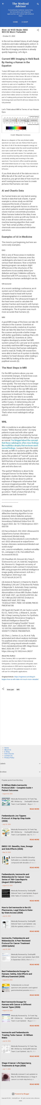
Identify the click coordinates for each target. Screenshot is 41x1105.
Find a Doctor (9, 754)
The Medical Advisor (20, 5)
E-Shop (25, 22)
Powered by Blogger (21, 1094)
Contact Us (8, 756)
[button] (38, 30)
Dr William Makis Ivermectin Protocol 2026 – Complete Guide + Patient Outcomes (17, 787)
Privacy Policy (9, 758)
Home (15, 22)
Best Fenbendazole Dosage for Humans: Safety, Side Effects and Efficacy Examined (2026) (17, 974)
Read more (34, 809)
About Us (7, 750)
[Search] (38, 4)
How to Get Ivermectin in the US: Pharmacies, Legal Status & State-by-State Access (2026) (17, 910)
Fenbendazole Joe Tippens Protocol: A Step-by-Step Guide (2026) (16, 818)
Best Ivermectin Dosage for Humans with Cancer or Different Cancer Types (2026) (16, 1004)
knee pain (10, 690)
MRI (18, 690)
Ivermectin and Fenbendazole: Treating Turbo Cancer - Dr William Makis (17, 1035)
